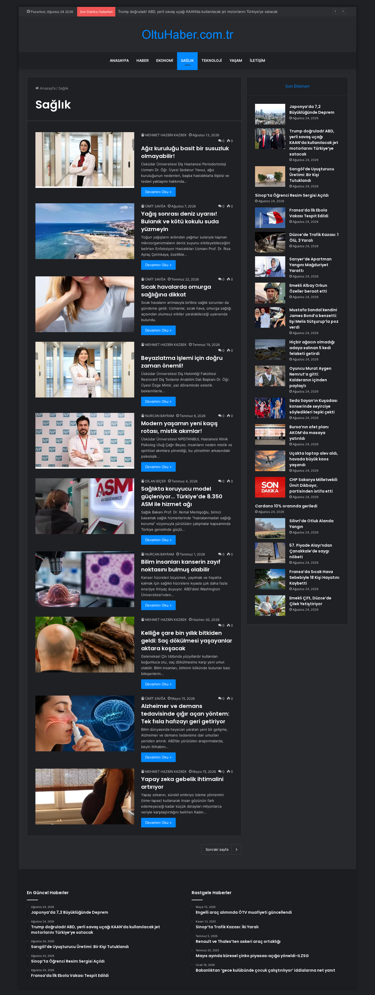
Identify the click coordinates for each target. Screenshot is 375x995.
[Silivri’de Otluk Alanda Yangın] (270, 528)
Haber (142, 60)
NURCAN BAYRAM (159, 416)
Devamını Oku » (158, 192)
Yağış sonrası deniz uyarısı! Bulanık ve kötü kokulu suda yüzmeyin (180, 221)
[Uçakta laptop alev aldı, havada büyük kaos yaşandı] (270, 461)
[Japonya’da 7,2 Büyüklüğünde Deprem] (270, 114)
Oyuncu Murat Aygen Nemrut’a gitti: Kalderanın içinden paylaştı (310, 377)
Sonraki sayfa (217, 849)
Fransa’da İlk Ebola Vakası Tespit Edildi (308, 213)
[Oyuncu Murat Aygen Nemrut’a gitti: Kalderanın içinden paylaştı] (270, 376)
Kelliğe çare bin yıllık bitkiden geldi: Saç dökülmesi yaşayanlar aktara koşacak (186, 640)
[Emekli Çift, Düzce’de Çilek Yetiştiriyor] (270, 605)
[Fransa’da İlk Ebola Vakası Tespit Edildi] (270, 217)
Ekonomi (164, 60)
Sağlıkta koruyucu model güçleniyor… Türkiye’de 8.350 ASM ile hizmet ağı (181, 496)
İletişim (257, 60)
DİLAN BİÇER (155, 481)
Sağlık (187, 60)
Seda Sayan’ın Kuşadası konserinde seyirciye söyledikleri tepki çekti (313, 406)
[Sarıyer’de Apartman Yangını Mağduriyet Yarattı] (270, 266)
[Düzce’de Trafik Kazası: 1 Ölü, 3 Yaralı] (270, 242)
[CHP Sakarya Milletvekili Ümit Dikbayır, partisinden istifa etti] (270, 487)
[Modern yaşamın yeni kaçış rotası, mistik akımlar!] (84, 441)
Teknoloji (212, 60)
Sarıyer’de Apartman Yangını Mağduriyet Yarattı (310, 264)
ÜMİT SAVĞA (155, 206)
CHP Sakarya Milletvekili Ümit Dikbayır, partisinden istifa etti (313, 485)
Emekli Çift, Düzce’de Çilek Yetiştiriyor (310, 601)
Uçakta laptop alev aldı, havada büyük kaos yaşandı (313, 459)
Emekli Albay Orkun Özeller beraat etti (308, 288)
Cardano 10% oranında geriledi (286, 506)
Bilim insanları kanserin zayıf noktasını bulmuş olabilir (180, 565)
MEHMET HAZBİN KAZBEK (166, 135)
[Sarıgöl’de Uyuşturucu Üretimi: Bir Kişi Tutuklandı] (270, 176)
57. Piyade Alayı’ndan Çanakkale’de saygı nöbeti (310, 551)
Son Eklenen (297, 86)
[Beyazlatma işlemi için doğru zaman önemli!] (84, 370)
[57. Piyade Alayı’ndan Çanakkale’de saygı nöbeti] (270, 553)
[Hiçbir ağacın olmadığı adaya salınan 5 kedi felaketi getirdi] (270, 349)
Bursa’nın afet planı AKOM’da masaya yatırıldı (309, 432)
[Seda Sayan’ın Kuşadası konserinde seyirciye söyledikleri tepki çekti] (270, 408)
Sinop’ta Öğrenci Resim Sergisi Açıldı (292, 195)
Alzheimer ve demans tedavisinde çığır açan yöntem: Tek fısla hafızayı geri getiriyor (185, 713)
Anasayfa (119, 60)
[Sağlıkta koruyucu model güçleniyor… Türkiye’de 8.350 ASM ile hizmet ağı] (84, 506)
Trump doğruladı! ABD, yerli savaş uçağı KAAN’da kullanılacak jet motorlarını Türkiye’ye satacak (313, 142)
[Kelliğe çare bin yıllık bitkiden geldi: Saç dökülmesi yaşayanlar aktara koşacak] (84, 644)
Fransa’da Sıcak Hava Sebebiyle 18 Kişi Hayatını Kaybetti (314, 577)
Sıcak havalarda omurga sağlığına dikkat (176, 290)
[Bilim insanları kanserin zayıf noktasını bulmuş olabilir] (84, 579)
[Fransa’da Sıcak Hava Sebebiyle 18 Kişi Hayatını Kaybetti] (270, 579)
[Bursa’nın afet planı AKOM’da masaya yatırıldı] (270, 434)
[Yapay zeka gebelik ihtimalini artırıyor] (84, 796)
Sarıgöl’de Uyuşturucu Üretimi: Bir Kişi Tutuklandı (159, 11)
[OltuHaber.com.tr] (187, 34)
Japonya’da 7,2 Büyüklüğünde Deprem (311, 109)
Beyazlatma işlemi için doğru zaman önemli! (182, 361)
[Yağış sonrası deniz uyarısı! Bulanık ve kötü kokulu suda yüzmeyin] (84, 231)
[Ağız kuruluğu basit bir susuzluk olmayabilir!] (84, 160)
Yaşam (236, 60)
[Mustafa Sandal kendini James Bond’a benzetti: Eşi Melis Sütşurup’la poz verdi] (270, 317)
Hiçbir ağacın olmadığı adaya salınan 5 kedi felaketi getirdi (312, 347)
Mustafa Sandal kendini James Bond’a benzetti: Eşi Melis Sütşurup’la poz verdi (313, 318)
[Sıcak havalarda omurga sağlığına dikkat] (84, 304)
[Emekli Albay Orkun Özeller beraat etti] (270, 293)
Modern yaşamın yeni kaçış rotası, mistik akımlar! (179, 427)
